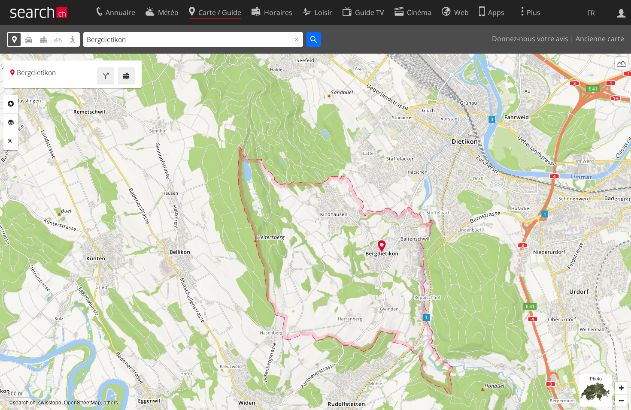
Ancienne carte (600, 38)
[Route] (105, 75)
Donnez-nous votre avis (530, 38)
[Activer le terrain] (621, 63)
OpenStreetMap (82, 402)
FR (591, 13)
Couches (10, 123)
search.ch (24, 402)
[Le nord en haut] (621, 79)
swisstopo (49, 402)
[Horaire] (126, 75)
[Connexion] (621, 12)
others (110, 402)
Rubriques (10, 104)
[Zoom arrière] (621, 400)
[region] (315, 232)
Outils (10, 141)
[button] (382, 245)
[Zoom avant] (621, 388)
